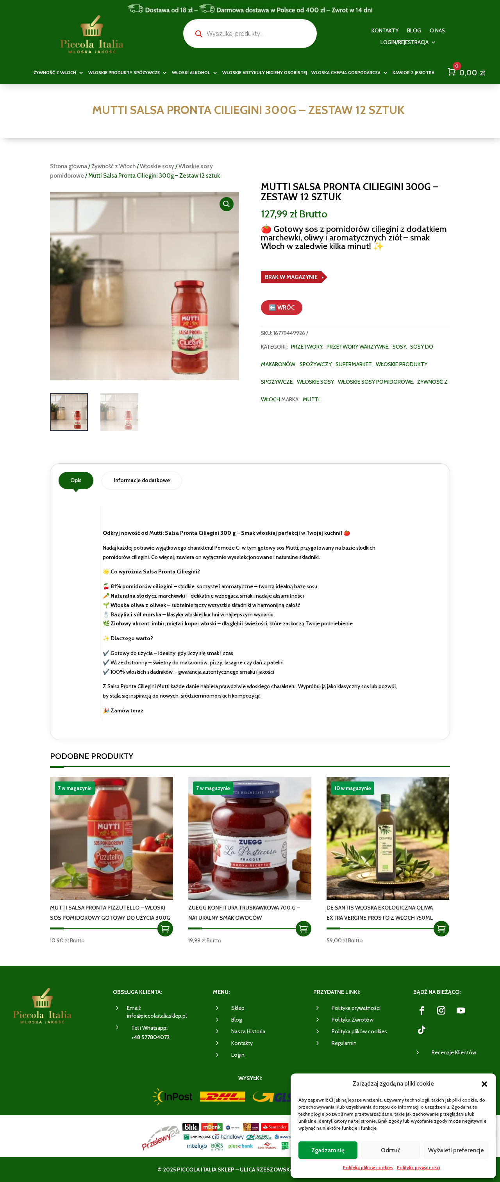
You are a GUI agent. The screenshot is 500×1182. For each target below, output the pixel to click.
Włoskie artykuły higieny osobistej (264, 72)
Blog (414, 31)
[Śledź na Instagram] (441, 1010)
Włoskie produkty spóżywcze (124, 72)
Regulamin (344, 1043)
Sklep (238, 1007)
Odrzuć (390, 1150)
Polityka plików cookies (368, 1167)
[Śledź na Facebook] (421, 1010)
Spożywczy (315, 364)
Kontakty (384, 31)
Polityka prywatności (418, 1167)
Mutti (311, 399)
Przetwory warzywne (357, 346)
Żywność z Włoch (113, 166)
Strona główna (68, 166)
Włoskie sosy (157, 166)
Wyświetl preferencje (456, 1150)
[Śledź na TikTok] (421, 1030)
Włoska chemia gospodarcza (345, 72)
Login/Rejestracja (404, 42)
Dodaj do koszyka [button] (165, 928)
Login (238, 1054)
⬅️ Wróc (282, 307)
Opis (76, 480)
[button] (484, 1084)
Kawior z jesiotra (413, 72)
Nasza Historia (248, 1031)
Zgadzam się (328, 1150)
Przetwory (306, 346)
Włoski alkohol (191, 72)
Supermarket (353, 364)
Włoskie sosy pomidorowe (375, 381)
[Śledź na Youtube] (460, 1010)
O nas (437, 31)
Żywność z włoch (55, 72)
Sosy (399, 346)
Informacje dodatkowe (142, 480)
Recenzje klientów (454, 1052)
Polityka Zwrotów (352, 1019)
